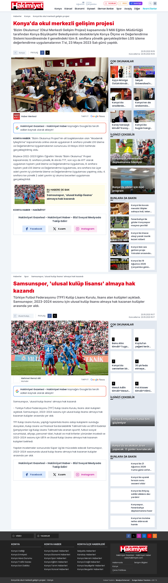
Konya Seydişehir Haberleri (91, 565)
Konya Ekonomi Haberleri (57, 554)
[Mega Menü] (155, 3)
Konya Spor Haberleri (55, 558)
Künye (115, 566)
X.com (62, 228)
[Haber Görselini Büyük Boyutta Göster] (59, 84)
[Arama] (150, 3)
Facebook (36, 228)
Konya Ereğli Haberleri (88, 561)
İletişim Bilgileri (141, 562)
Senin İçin (137, 3)
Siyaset (91, 8)
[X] (134, 536)
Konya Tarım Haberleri (55, 565)
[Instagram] (139, 536)
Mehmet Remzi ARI (31, 380)
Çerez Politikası (119, 570)
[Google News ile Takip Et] (97, 116)
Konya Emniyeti (19, 554)
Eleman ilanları (106, 8)
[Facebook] (128, 536)
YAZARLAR (112, 3)
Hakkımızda (117, 562)
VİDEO (124, 3)
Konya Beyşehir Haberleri (90, 569)
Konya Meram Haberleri (89, 558)
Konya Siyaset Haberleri (56, 550)
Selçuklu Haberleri (86, 550)
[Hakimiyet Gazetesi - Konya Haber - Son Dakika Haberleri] (133, 549)
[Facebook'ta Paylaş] (42, 53)
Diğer (137, 8)
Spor (119, 8)
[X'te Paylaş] (47, 53)
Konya (58, 8)
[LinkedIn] (144, 536)
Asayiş (128, 8)
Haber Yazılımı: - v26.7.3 (130, 580)
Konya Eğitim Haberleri (56, 561)
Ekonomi (79, 8)
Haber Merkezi (28, 116)
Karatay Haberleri (86, 554)
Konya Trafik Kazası (21, 561)
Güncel (68, 8)
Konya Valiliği (17, 550)
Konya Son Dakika (20, 565)
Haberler (17, 16)
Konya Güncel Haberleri (56, 569)
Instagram (87, 228)
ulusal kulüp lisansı (23, 316)
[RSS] (155, 536)
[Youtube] (149, 536)
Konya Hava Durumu (21, 558)
